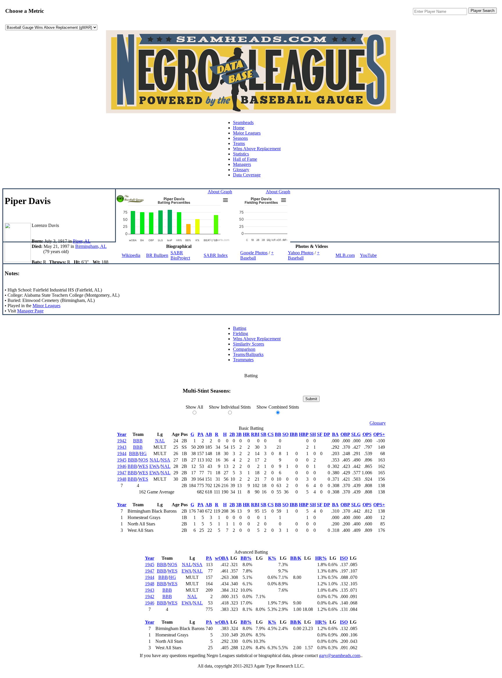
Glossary (241, 169)
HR (246, 434)
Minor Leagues (46, 305)
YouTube (368, 255)
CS (271, 434)
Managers (242, 164)
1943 (121, 447)
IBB (294, 434)
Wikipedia (131, 255)
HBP (304, 434)
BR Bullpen (157, 255)
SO (285, 434)
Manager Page (30, 310)
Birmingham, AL (91, 246)
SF (319, 434)
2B (232, 434)
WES (143, 466)
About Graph (220, 191)
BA (335, 434)
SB (263, 434)
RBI (255, 434)
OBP (345, 434)
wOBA (222, 558)
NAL (160, 440)
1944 (121, 453)
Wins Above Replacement (257, 148)
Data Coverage (247, 174)
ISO (344, 558)
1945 (121, 459)
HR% (321, 558)
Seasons (240, 138)
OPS (367, 434)
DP (327, 434)
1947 (121, 472)
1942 (121, 440)
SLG (356, 434)
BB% (246, 558)
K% (272, 558)
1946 (121, 466)
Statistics (241, 153)
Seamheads (243, 122)
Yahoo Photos (300, 252)
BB (278, 434)
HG (143, 453)
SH (313, 434)
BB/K (295, 558)
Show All (194, 407)
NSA (165, 459)
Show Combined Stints (278, 407)
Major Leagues (247, 132)
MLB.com (345, 255)
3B (239, 434)
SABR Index (216, 255)
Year (121, 434)
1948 (121, 479)
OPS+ (379, 434)
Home (238, 127)
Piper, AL (82, 241)
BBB (138, 440)
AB (208, 434)
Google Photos (254, 252)
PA (201, 434)
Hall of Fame (245, 159)
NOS (143, 459)
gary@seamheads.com (339, 655)
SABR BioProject (180, 255)
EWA (154, 466)
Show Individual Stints (230, 407)
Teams (239, 143)
